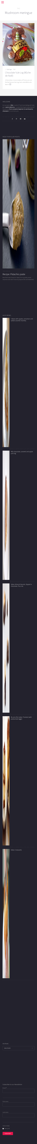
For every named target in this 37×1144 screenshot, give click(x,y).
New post (7, 1128)
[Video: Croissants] (6, 913)
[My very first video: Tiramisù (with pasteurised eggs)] (6, 781)
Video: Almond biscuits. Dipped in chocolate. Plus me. (21, 585)
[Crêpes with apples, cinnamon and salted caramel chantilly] (6, 382)
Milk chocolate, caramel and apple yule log (22, 452)
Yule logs (9, 69)
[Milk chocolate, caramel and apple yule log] (6, 515)
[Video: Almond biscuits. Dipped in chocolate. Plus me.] (6, 648)
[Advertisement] (13, 128)
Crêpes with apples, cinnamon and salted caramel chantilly (22, 320)
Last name (5, 1112)
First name (5, 1101)
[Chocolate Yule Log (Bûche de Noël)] (18, 44)
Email (5, 1088)
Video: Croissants (16, 850)
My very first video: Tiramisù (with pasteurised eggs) (21, 718)
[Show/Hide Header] (2, 2)
